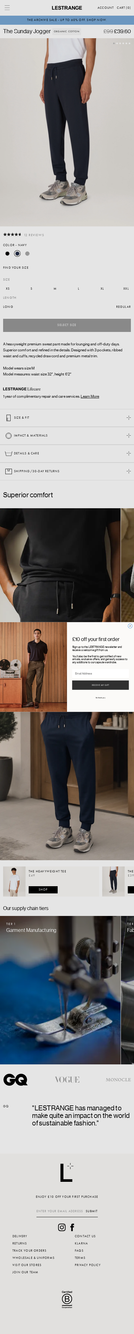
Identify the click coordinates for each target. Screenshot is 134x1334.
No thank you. (101, 698)
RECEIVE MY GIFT (100, 685)
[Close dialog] (130, 626)
